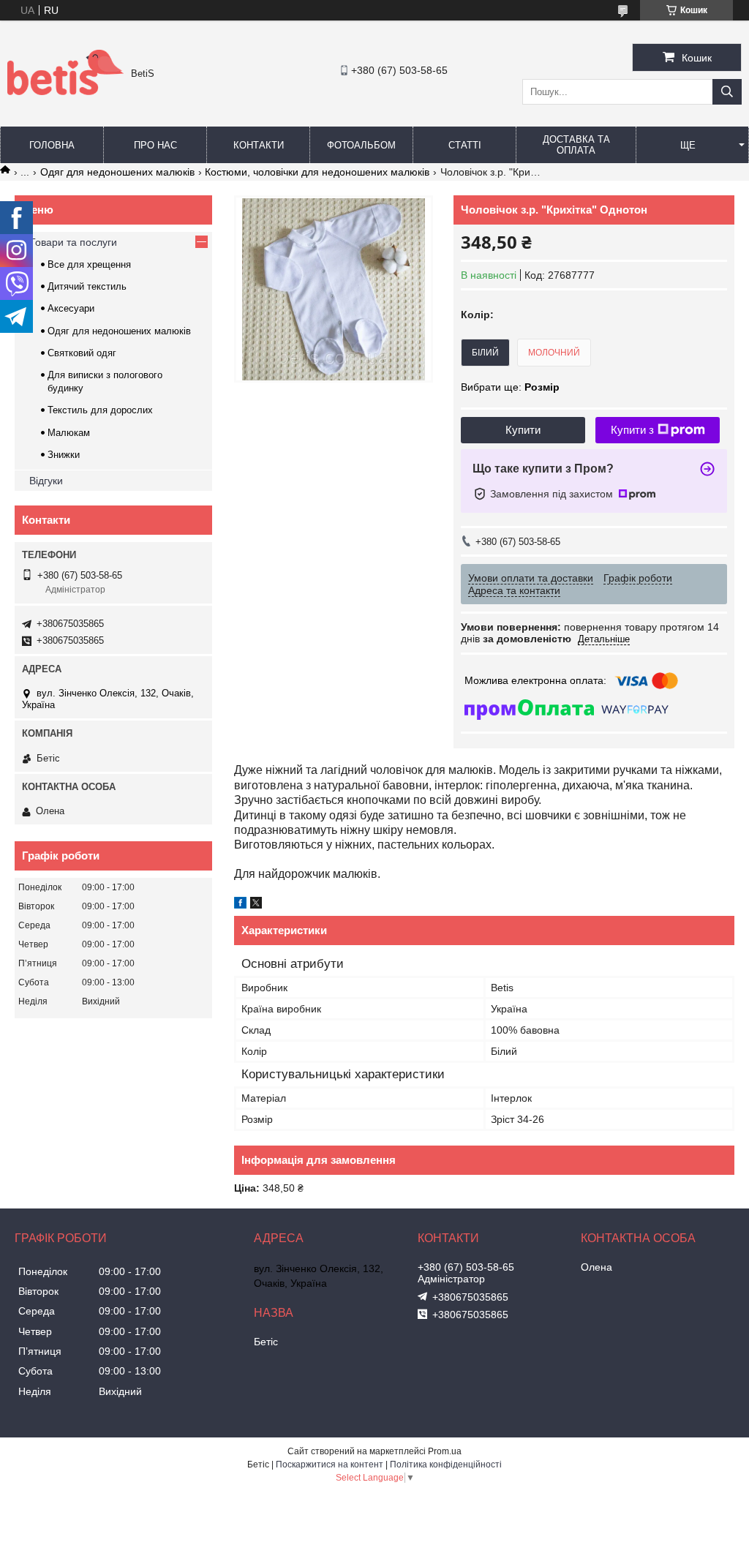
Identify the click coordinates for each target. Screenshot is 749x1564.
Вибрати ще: (510, 387)
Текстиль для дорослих (100, 410)
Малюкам (69, 432)
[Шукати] (727, 92)
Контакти (258, 145)
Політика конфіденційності (446, 1464)
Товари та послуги (73, 242)
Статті (464, 145)
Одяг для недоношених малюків (117, 172)
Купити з (632, 430)
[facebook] (240, 905)
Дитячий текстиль (87, 286)
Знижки (64, 454)
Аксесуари (71, 308)
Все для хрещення (89, 264)
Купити (523, 430)
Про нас (155, 145)
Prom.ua (445, 1451)
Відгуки (46, 480)
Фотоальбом (361, 145)
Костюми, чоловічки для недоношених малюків (317, 172)
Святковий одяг (82, 352)
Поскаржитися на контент (329, 1464)
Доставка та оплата (576, 145)
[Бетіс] (65, 91)
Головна (52, 145)
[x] (256, 905)
